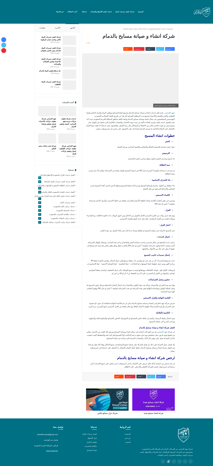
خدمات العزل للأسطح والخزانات (101, 12)
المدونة (128, 442)
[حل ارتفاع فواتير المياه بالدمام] (69, 74)
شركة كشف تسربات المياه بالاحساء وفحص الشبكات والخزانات (51, 61)
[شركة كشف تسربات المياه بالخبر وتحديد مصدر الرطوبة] (69, 40)
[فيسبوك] (22, 12)
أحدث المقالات (72, 12)
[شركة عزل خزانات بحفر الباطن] (47, 138)
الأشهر (72, 28)
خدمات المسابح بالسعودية (157, 29)
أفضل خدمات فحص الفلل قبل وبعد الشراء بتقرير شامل (54, 196)
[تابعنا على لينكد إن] (163, 461)
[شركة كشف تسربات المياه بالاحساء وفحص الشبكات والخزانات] (69, 62)
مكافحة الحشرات (90, 446)
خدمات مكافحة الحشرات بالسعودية (62, 214)
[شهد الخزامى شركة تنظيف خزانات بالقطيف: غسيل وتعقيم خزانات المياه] (67, 138)
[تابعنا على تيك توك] (168, 461)
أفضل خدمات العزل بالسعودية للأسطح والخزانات (57, 175)
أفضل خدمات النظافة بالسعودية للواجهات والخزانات (56, 185)
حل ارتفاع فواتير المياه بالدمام (50, 71)
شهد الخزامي (169, 113)
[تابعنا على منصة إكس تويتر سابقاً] (185, 461)
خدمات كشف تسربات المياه (124, 12)
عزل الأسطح (92, 438)
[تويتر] (18, 12)
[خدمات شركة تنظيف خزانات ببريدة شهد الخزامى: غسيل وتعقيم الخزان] (67, 111)
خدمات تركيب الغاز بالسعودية (64, 206)
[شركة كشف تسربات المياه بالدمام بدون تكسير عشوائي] (69, 51)
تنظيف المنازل (92, 442)
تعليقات (42, 28)
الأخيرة (57, 28)
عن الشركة (60, 12)
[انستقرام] (7, 12)
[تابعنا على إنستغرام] (179, 461)
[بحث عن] (4, 11)
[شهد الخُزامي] (202, 12)
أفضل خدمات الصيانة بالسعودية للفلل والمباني (58, 192)
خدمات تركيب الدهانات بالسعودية (63, 218)
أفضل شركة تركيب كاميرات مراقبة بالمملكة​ (58, 222)
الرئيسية (141, 12)
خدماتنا (84, 12)
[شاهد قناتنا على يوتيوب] (174, 461)
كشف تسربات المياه (67, 202)
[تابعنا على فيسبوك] (190, 461)
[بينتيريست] (15, 12)
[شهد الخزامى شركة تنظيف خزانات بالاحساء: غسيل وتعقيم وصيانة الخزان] (47, 111)
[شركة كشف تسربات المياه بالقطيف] (69, 85)
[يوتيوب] (11, 12)
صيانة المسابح (92, 450)
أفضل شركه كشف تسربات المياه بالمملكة (59, 182)
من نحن (128, 438)
